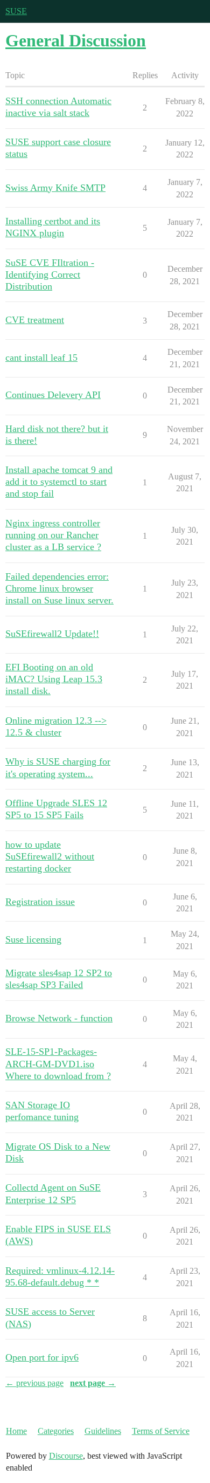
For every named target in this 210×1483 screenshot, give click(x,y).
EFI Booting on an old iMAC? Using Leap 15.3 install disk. (53, 679)
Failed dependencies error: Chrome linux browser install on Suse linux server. (59, 588)
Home (16, 1431)
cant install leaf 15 (41, 357)
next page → (93, 1383)
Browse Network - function (59, 1018)
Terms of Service (161, 1431)
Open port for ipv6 (42, 1357)
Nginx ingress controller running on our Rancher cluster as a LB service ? (53, 535)
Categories (56, 1431)
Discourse (66, 1455)
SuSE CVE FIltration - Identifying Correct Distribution (49, 274)
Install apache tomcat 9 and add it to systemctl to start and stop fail (59, 481)
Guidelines (103, 1431)
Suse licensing (33, 939)
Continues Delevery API (53, 394)
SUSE (16, 11)
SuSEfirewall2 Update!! (52, 633)
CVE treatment (34, 319)
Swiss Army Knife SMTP (55, 187)
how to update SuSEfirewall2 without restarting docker (49, 856)
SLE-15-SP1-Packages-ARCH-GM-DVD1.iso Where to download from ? (58, 1063)
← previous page (34, 1383)
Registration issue (40, 901)
